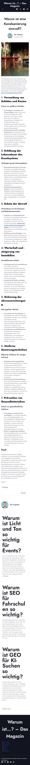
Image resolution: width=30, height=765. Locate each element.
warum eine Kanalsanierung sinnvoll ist (11, 93)
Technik (6, 749)
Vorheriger (5, 487)
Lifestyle (6, 746)
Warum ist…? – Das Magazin (15, 4)
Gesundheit (7, 744)
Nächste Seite (6, 709)
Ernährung (6, 742)
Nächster (23, 493)
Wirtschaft (6, 751)
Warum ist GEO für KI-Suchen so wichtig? (12, 663)
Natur (5, 747)
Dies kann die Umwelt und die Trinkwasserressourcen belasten (14, 225)
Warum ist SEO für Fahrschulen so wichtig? (13, 601)
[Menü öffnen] (2, 9)
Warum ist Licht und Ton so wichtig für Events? (11, 534)
